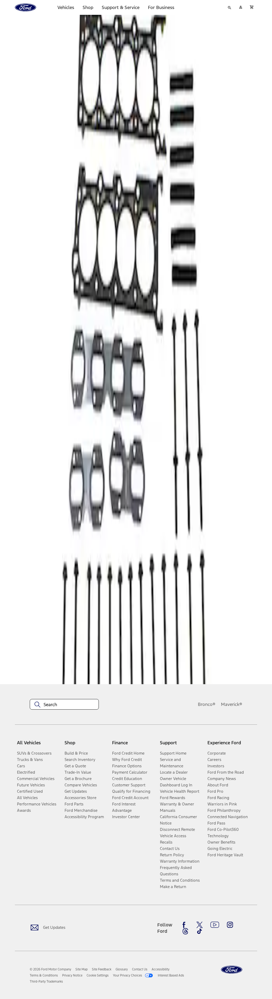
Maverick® (231, 704)
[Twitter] (199, 925)
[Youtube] (214, 925)
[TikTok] (199, 931)
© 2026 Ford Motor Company (50, 969)
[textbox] (64, 704)
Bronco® (206, 704)
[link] (81, 969)
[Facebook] (185, 925)
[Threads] (185, 931)
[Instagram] (230, 925)
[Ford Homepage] (231, 970)
